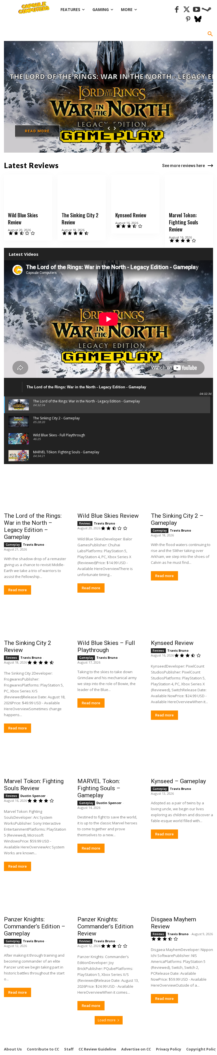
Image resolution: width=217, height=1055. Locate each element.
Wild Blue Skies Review (23, 218)
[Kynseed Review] (135, 191)
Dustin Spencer (32, 796)
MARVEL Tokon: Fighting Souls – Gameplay (98, 788)
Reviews (85, 523)
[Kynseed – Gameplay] (182, 758)
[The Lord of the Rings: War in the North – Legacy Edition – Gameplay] (35, 493)
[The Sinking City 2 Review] (82, 191)
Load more (107, 1020)
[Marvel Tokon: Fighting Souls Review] (189, 191)
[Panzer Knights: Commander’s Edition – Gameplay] (35, 896)
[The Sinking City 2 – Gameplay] (182, 493)
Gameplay (13, 545)
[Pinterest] (188, 19)
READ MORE (37, 131)
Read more (17, 590)
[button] (210, 34)
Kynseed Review (130, 215)
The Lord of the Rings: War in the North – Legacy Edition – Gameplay (33, 526)
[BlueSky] (197, 19)
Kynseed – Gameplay (178, 781)
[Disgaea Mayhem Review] (182, 896)
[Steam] (206, 9)
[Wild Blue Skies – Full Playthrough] (108, 620)
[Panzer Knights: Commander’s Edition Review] (108, 896)
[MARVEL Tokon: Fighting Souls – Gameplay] (108, 758)
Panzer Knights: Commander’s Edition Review (105, 926)
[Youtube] (196, 9)
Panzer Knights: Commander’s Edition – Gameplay (34, 926)
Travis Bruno (33, 544)
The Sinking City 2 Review (80, 218)
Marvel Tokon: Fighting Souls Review (183, 222)
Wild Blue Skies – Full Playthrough (106, 646)
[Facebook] (176, 9)
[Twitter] (186, 9)
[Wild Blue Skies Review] (28, 191)
